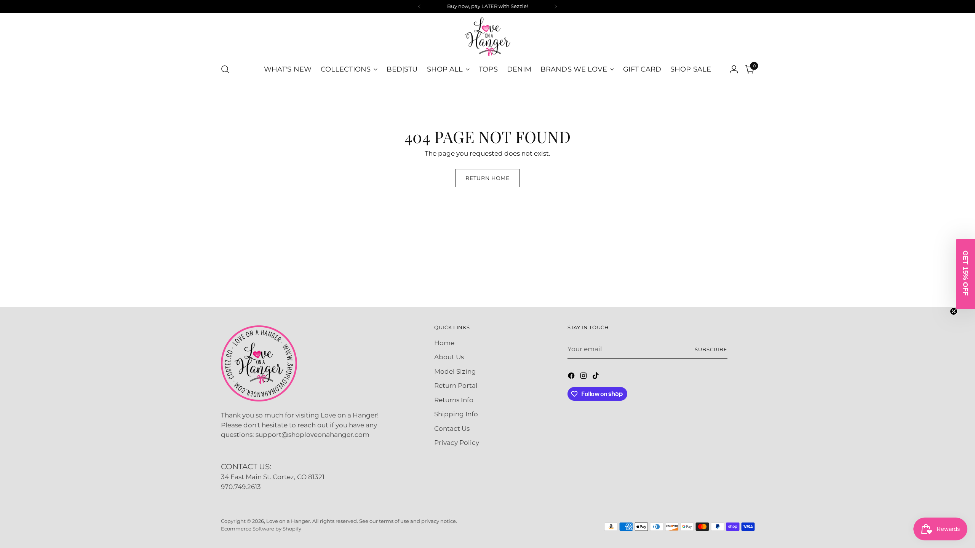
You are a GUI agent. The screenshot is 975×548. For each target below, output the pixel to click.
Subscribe (711, 349)
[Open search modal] (225, 69)
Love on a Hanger (288, 521)
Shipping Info (456, 414)
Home (444, 343)
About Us (449, 357)
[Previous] (419, 6)
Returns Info (453, 400)
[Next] (555, 6)
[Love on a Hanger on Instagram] (584, 377)
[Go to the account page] (734, 69)
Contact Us (452, 428)
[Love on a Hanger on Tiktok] (596, 377)
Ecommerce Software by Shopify (261, 529)
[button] (965, 274)
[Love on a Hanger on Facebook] (572, 377)
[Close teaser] (953, 311)
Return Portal (456, 385)
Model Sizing (455, 371)
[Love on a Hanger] (487, 37)
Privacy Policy (456, 442)
